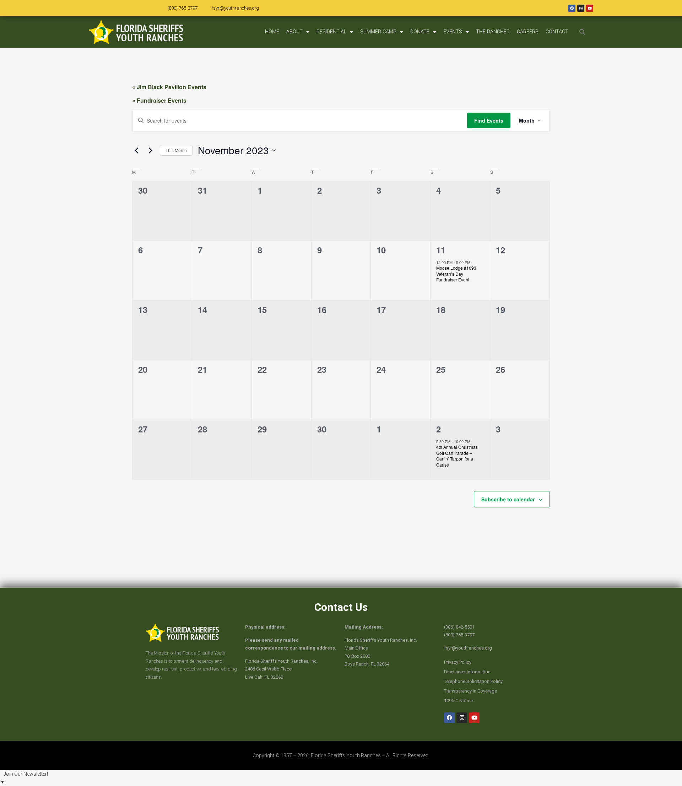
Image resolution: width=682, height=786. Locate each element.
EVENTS (452, 32)
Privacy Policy (457, 662)
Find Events (488, 120)
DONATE (419, 32)
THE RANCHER (493, 32)
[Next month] (150, 150)
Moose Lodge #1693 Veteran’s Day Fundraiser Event (456, 273)
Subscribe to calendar (508, 499)
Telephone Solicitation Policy (473, 681)
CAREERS (527, 32)
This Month (176, 150)
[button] (582, 32)
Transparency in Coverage (470, 691)
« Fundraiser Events (159, 100)
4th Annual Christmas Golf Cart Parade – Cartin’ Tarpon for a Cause (457, 456)
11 (440, 250)
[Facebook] (571, 8)
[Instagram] (580, 8)
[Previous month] (136, 150)
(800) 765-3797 (182, 8)
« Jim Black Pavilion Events (169, 87)
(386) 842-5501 (459, 627)
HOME (272, 32)
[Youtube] (589, 8)
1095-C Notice (458, 700)
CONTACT (557, 32)
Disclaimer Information (467, 671)
